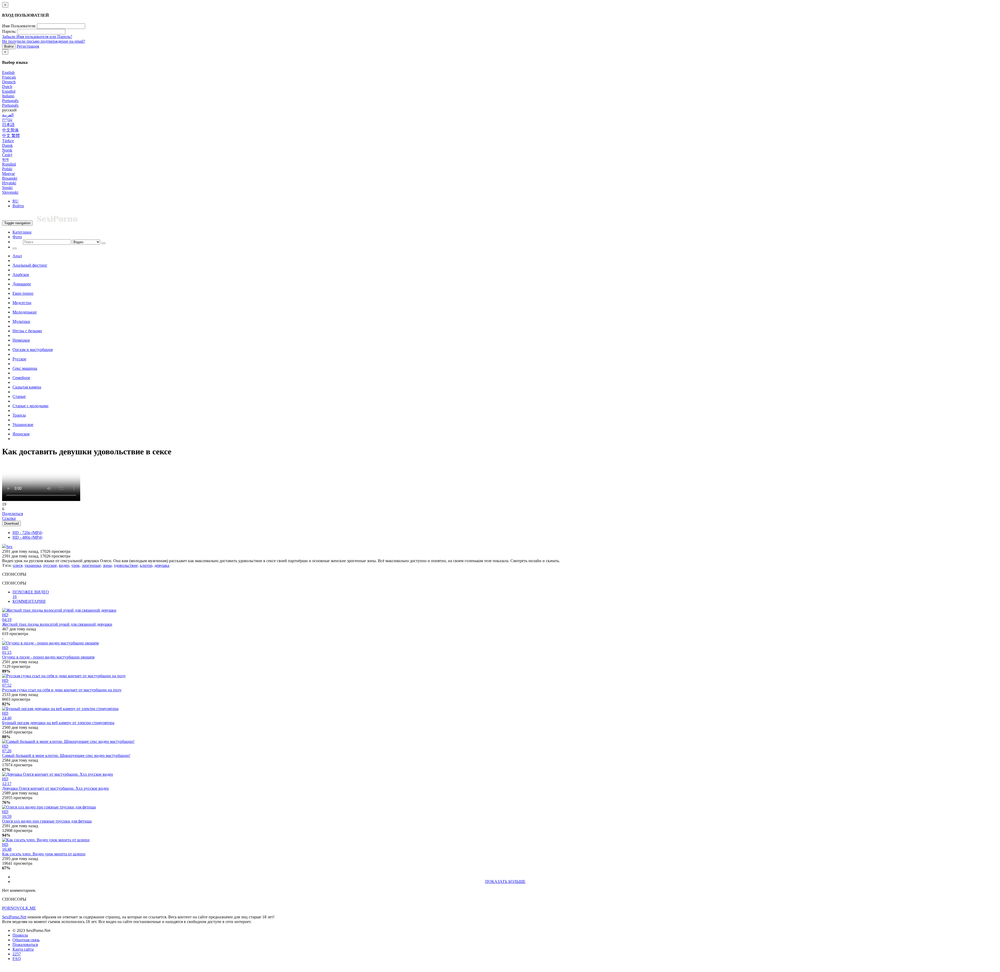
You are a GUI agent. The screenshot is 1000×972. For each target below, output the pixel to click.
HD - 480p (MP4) (27, 537)
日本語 (8, 124)
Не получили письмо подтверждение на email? (43, 41)
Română (9, 164)
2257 (16, 954)
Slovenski (10, 192)
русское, (50, 565)
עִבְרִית (7, 119)
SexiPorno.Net (14, 917)
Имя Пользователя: (19, 26)
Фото (17, 237)
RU (15, 201)
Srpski (7, 187)
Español (8, 91)
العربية (8, 115)
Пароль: (9, 31)
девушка (161, 565)
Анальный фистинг (29, 265)
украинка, (33, 565)
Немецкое (21, 340)
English (8, 72)
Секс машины (24, 368)
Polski (7, 169)
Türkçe (8, 141)
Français (9, 77)
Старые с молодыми (30, 406)
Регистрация (28, 46)
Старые (19, 396)
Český (7, 155)
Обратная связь (26, 940)
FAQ (16, 958)
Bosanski (9, 178)
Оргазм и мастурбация (32, 349)
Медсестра (21, 302)
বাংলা (5, 159)
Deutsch (9, 82)
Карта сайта (23, 949)
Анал (17, 256)
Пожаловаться (25, 944)
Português (10, 100)
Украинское (22, 424)
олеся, (18, 565)
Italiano (8, 96)
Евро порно (22, 293)
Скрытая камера (26, 387)
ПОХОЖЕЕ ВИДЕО (30, 594)
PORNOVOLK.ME (19, 908)
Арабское (20, 274)
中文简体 (10, 130)
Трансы (19, 415)
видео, (64, 565)
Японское (21, 434)
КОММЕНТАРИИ (29, 601)
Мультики (21, 321)
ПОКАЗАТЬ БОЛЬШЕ (505, 881)
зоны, (108, 565)
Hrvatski (9, 183)
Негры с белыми (27, 331)
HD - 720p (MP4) (27, 532)
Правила (20, 935)
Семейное (21, 377)
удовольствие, (126, 565)
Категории (22, 232)
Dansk (7, 145)
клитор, (146, 565)
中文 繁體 (11, 135)
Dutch (7, 86)
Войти (9, 46)
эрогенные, (92, 565)
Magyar (8, 173)
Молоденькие (24, 312)
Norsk (7, 150)
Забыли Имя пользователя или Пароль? (37, 36)
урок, (76, 565)
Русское (19, 359)
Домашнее (21, 284)
